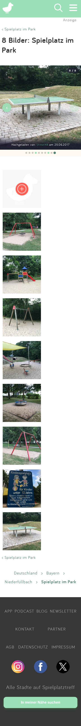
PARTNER (57, 629)
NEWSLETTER (63, 611)
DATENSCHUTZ (33, 647)
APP (8, 611)
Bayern (53, 573)
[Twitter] (63, 671)
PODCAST (24, 611)
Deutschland (26, 573)
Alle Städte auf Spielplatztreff (40, 687)
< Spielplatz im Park (19, 29)
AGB (10, 647)
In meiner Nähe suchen (40, 702)
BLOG (42, 611)
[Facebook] (40, 671)
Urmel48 (43, 145)
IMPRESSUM (63, 647)
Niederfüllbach (18, 581)
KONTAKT (24, 629)
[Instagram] (18, 671)
